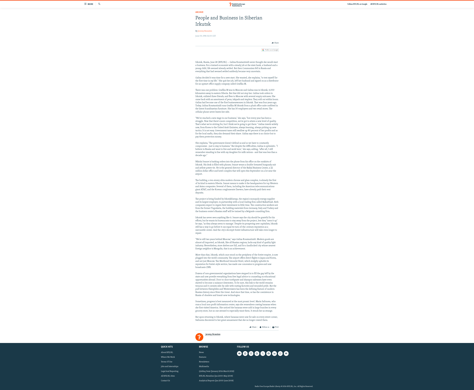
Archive (199, 12)
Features (202, 357)
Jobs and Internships (169, 367)
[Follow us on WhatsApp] (280, 353)
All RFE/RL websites (378, 4)
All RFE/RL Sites (168, 376)
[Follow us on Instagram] (251, 353)
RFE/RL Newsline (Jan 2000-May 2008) (216, 376)
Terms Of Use (166, 362)
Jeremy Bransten (205, 31)
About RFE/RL (167, 352)
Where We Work (168, 357)
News (201, 352)
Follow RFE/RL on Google (357, 4)
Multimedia (204, 367)
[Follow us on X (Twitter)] (262, 353)
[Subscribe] (286, 353)
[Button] (275, 43)
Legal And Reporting (169, 371)
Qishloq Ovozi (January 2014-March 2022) (216, 371)
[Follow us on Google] (257, 353)
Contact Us (165, 381)
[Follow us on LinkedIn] (274, 353)
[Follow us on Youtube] (239, 353)
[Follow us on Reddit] (245, 353)
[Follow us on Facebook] (268, 353)
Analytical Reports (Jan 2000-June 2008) (216, 381)
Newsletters (204, 362)
